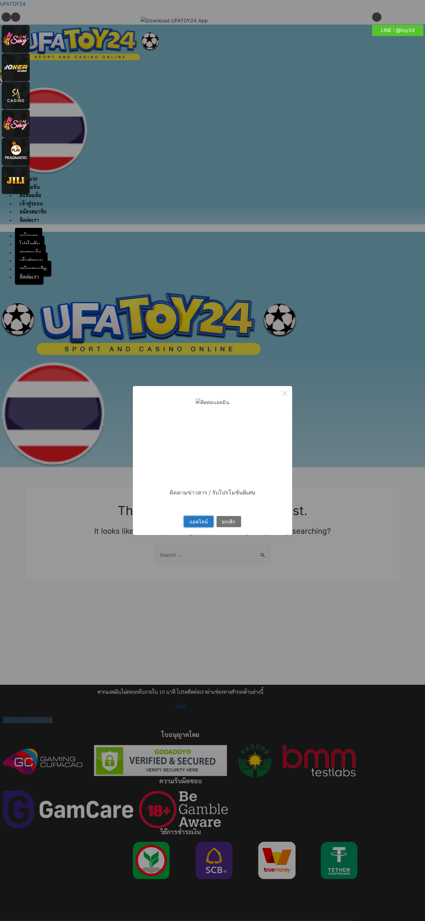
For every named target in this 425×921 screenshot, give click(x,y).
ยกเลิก (229, 521)
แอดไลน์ (198, 521)
